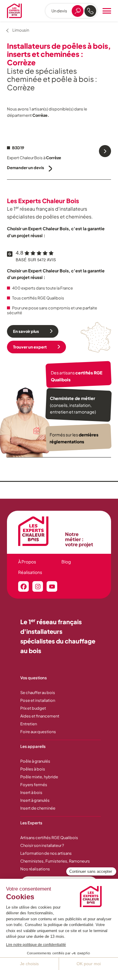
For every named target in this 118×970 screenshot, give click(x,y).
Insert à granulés (35, 800)
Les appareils (33, 746)
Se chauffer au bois (37, 692)
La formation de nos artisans (46, 853)
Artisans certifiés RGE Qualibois (49, 837)
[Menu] (107, 11)
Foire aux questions (38, 731)
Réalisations (30, 572)
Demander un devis (25, 167)
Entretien (28, 723)
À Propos (27, 561)
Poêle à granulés (35, 761)
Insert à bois (31, 792)
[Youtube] (52, 586)
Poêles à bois (32, 769)
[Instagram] (37, 586)
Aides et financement (39, 716)
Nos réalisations (35, 868)
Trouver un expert (30, 347)
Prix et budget (33, 708)
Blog (66, 561)
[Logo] (14, 11)
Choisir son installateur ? (42, 845)
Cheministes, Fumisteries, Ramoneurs (55, 861)
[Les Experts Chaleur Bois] (38, 531)
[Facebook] (23, 586)
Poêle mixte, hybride (39, 776)
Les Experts (31, 822)
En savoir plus (26, 331)
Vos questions (33, 677)
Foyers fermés (33, 784)
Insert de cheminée (37, 808)
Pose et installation (37, 700)
